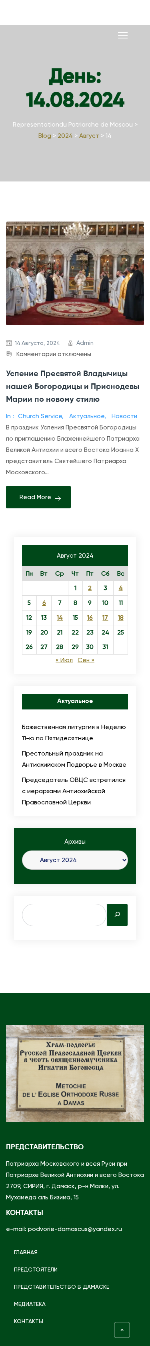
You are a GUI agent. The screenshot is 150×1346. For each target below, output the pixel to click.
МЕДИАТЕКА (30, 1304)
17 (105, 617)
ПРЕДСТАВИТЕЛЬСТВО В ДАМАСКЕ (61, 1287)
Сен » (86, 660)
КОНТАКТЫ (28, 1321)
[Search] (117, 915)
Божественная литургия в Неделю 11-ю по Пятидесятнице (74, 732)
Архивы (75, 841)
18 (121, 617)
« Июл (64, 660)
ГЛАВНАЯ (26, 1252)
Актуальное (86, 416)
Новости (124, 416)
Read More (35, 497)
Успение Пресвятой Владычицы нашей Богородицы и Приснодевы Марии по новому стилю (72, 387)
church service (40, 416)
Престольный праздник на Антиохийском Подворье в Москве (74, 759)
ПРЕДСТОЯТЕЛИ (36, 1269)
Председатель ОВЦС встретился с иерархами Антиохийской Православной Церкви (74, 791)
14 (60, 617)
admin (85, 343)
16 (90, 617)
